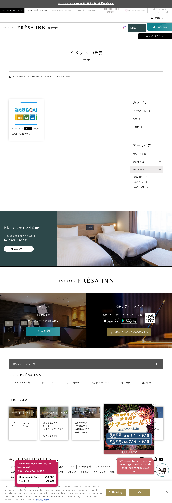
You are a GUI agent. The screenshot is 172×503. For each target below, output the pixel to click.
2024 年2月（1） (141, 186)
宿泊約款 (125, 382)
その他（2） (138, 126)
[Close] (166, 492)
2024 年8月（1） (142, 177)
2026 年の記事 (139, 153)
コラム (71, 466)
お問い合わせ (73, 382)
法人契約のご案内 (100, 382)
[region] (86, 492)
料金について (48, 382)
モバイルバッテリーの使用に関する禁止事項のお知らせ (86, 3)
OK (139, 492)
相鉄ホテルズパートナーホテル (159, 10)
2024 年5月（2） (141, 181)
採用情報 (146, 382)
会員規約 (84, 471)
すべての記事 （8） (142, 111)
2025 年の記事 (139, 161)
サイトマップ (99, 471)
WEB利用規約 (85, 466)
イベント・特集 (22, 382)
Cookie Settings (116, 492)
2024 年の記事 (139, 169)
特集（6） (138, 118)
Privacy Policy (42, 499)
